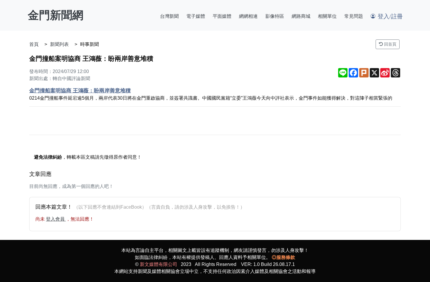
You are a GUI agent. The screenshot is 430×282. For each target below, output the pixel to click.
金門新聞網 (55, 15)
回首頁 (389, 44)
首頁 (34, 44)
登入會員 (56, 219)
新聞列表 (59, 44)
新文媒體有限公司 (158, 264)
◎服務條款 (283, 257)
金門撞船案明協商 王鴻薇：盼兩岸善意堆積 (80, 91)
